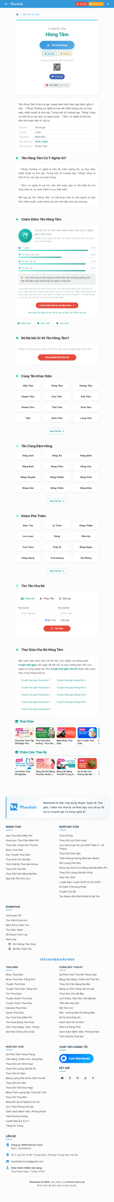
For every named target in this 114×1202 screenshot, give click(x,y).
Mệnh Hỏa (25, 323)
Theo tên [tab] (48, 598)
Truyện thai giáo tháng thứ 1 (35, 680)
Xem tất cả (55, 431)
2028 (45, 141)
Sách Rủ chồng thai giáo (20, 1031)
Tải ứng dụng (59, 45)
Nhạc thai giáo (14, 849)
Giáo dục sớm (67, 877)
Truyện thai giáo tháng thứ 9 (35, 709)
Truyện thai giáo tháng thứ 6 (71, 694)
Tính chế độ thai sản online (22, 864)
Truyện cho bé (67, 891)
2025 (38, 141)
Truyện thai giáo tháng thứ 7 (35, 702)
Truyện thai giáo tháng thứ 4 (71, 687)
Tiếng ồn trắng (14, 1125)
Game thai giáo (15, 1012)
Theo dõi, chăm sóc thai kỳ (22, 845)
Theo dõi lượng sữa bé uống (75, 872)
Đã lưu (66, 598)
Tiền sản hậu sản (69, 1003)
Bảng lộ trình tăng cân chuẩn (76, 988)
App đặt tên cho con (18, 878)
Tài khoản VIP (13, 915)
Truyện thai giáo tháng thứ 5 (35, 694)
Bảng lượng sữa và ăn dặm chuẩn (25, 1078)
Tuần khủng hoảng (17, 1116)
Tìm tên (58, 628)
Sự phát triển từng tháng (20, 1054)
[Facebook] (70, 1078)
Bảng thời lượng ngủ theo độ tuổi (26, 1092)
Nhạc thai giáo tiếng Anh (20, 979)
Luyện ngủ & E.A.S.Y (17, 1120)
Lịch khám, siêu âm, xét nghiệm (77, 998)
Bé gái (65, 620)
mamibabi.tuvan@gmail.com (27, 1161)
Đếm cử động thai (70, 1026)
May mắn (45, 323)
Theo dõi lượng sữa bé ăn (21, 1068)
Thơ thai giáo (14, 993)
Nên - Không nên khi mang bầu (77, 1012)
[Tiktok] (85, 1078)
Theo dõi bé (66, 835)
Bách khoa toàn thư (17, 925)
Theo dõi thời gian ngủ (19, 1087)
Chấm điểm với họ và (55, 305)
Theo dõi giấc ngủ (70, 853)
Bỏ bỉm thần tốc (22, 948)
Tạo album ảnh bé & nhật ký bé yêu (79, 896)
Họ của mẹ (63, 608)
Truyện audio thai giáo (19, 998)
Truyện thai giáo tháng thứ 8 (71, 702)
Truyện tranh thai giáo (19, 1003)
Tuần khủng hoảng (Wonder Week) (79, 858)
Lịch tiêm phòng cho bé (19, 1106)
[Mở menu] (107, 4)
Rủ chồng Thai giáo (24, 944)
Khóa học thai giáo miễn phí (22, 840)
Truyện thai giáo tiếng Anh (21, 988)
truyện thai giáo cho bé (64, 668)
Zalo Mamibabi (79, 1058)
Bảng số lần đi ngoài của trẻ (22, 1101)
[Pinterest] (93, 1078)
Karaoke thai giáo (16, 1007)
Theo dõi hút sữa (16, 1082)
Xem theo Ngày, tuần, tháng (22, 1026)
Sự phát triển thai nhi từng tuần (78, 974)
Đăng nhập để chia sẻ (57, 357)
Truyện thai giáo (15, 984)
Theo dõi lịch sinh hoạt (73, 840)
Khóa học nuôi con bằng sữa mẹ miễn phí (83, 867)
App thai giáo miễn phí (19, 835)
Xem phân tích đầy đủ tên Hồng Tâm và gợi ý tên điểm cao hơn (57, 312)
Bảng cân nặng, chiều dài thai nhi (79, 979)
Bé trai (52, 620)
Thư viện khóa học (17, 920)
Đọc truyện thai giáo (18, 854)
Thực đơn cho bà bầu (18, 859)
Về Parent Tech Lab (16, 934)
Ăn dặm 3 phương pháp (72, 886)
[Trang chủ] (17, 14)
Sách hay (11, 939)
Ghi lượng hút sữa (70, 862)
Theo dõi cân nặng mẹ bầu (21, 873)
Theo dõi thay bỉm (16, 1097)
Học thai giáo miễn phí (19, 1017)
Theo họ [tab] (29, 598)
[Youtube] (62, 1078)
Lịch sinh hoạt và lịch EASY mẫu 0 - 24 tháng (81, 847)
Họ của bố (23, 608)
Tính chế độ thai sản (71, 1036)
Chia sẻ (58, 76)
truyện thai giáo (27, 664)
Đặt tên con (66, 1007)
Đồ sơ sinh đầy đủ (70, 1017)
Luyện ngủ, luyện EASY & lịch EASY (80, 882)
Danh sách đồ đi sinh (71, 1022)
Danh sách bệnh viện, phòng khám (79, 1031)
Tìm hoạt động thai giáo (20, 1022)
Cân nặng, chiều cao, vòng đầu (24, 1059)
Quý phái (64, 323)
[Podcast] (78, 1078)
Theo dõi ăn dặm (16, 1073)
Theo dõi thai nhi (16, 868)
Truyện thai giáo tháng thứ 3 (35, 687)
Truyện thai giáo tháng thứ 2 (71, 680)
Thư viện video (14, 929)
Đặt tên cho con (31, 14)
